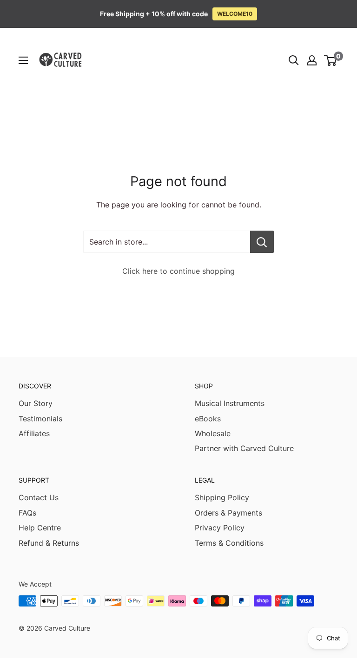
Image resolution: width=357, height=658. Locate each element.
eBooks (208, 418)
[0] (331, 60)
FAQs (27, 512)
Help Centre (40, 527)
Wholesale (213, 433)
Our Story (36, 403)
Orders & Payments (228, 512)
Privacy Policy (220, 527)
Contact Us (39, 497)
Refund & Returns (49, 543)
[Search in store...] (262, 242)
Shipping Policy (222, 497)
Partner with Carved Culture (244, 448)
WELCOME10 (234, 13)
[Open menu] (23, 60)
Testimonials (40, 418)
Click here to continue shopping (178, 271)
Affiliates (34, 433)
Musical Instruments (229, 403)
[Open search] (294, 60)
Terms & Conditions (229, 543)
